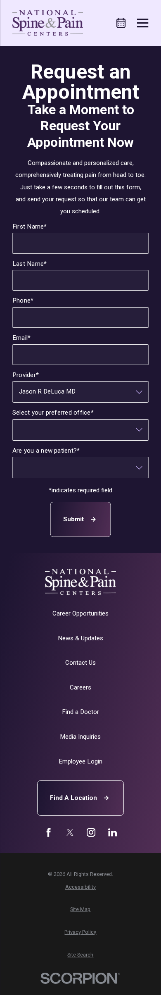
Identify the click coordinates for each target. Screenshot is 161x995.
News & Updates (80, 638)
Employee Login (80, 761)
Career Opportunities (80, 613)
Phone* (22, 300)
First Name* (29, 226)
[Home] (47, 23)
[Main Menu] (142, 23)
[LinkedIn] (112, 832)
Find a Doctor (80, 712)
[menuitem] (80, 887)
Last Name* (29, 263)
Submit (73, 519)
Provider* (25, 375)
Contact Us (80, 662)
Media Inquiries (80, 736)
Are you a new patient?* (46, 450)
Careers (80, 687)
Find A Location (73, 798)
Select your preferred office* (53, 412)
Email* (21, 337)
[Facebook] (48, 832)
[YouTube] (91, 832)
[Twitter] (70, 832)
